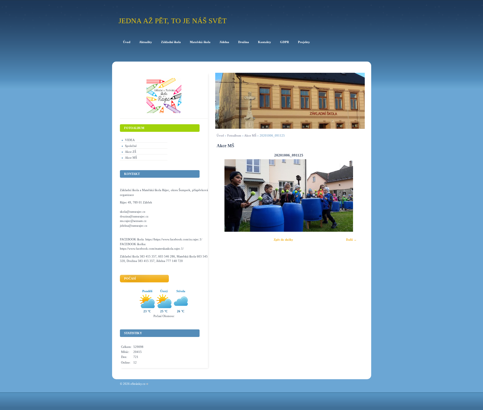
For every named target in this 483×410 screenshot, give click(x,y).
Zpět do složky (283, 239)
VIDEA (130, 140)
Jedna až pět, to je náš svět (173, 21)
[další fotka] (353, 195)
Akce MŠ (250, 135)
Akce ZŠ (130, 151)
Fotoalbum (234, 135)
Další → (351, 239)
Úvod (220, 135)
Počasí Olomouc (163, 316)
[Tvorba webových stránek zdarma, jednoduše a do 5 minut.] (147, 384)
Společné (131, 145)
